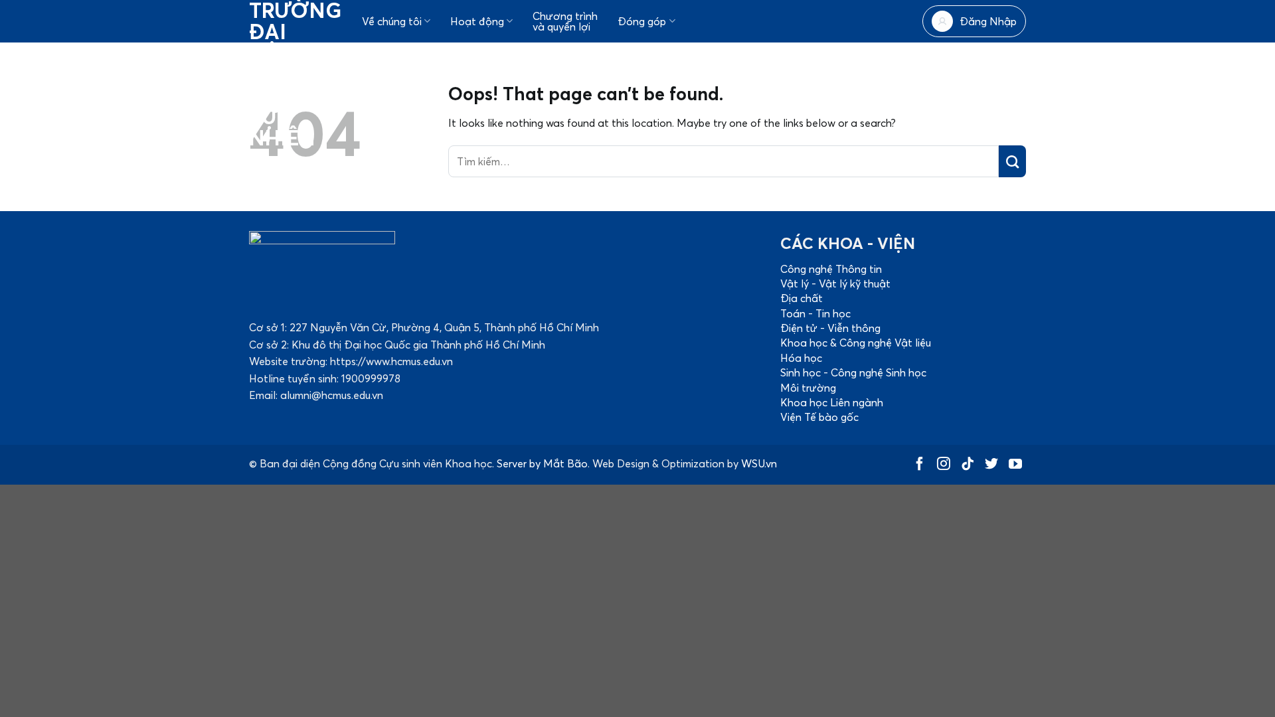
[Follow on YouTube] (1015, 465)
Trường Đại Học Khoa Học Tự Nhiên (289, 74)
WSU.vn (759, 463)
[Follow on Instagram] (943, 465)
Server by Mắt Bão (542, 463)
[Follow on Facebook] (919, 465)
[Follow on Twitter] (991, 465)
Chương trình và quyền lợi (565, 21)
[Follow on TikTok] (967, 465)
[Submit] (1012, 161)
